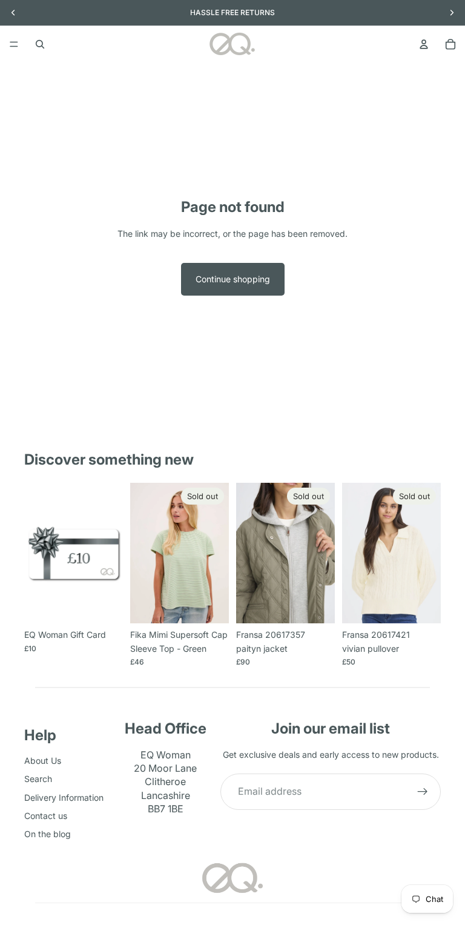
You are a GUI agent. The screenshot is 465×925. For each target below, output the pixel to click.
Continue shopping (233, 279)
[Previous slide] (249, 553)
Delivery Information (64, 797)
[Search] (40, 44)
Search (38, 779)
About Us (42, 760)
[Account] (424, 44)
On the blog (47, 834)
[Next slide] (321, 553)
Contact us (45, 816)
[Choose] (104, 605)
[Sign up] (422, 791)
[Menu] (14, 44)
